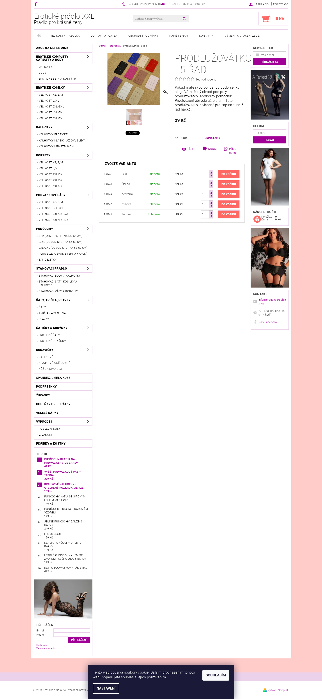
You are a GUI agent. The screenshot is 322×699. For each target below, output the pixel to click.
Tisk (190, 148)
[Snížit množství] (211, 176)
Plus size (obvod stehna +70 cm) (63, 253)
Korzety (43, 155)
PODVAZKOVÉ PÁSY (51, 195)
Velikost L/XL (49, 100)
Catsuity (45, 66)
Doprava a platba (104, 35)
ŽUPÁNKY (43, 395)
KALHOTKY (44, 127)
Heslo (40, 634)
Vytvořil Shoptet (278, 690)
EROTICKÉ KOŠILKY (50, 87)
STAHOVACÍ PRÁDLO (51, 268)
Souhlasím (216, 675)
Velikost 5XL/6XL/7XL (54, 220)
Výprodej (44, 421)
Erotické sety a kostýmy (58, 78)
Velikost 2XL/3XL (51, 106)
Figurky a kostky (50, 443)
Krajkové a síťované (54, 363)
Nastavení (106, 688)
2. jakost (46, 434)
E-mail (40, 630)
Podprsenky (46, 386)
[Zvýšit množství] (211, 172)
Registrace (280, 4)
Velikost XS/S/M (51, 94)
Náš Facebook (267, 322)
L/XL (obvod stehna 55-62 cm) (60, 241)
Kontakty (206, 35)
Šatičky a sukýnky (51, 328)
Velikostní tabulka (65, 35)
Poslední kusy (50, 428)
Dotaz (212, 148)
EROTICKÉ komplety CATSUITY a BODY (52, 58)
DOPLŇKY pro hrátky (53, 404)
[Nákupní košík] (257, 219)
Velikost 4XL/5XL (51, 112)
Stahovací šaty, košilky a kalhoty (58, 283)
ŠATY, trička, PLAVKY (53, 300)
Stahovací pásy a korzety (58, 291)
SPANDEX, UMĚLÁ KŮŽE (53, 377)
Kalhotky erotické (53, 134)
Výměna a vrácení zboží (242, 35)
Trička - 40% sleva (52, 313)
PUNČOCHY (44, 229)
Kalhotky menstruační (56, 146)
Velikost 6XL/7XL (51, 118)
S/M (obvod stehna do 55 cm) (60, 236)
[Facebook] (36, 4)
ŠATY (42, 307)
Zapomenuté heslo (45, 648)
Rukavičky (44, 350)
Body (42, 72)
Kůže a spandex (50, 368)
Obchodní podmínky (143, 35)
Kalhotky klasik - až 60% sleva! (62, 140)
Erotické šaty (49, 335)
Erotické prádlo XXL (64, 19)
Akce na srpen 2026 (52, 48)
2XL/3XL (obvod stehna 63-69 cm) (63, 247)
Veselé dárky (47, 413)
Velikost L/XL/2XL (52, 208)
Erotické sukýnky (52, 341)
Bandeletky (48, 259)
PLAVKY (44, 319)
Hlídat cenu (233, 150)
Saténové (46, 357)
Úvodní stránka (39, 35)
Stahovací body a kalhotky (60, 275)
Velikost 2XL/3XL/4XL (54, 214)
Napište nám (178, 35)
